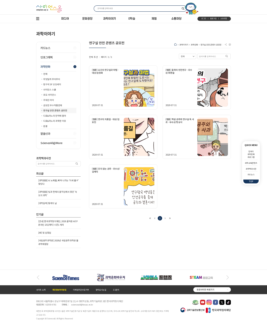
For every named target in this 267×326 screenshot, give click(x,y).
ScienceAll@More (51, 143)
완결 (45, 126)
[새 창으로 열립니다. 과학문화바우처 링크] (111, 275)
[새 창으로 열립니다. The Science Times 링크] (65, 276)
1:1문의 (116, 289)
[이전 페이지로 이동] (155, 218)
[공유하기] (226, 44)
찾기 (183, 8)
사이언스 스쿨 (49, 89)
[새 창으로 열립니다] (202, 301)
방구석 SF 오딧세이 (52, 84)
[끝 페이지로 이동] (170, 218)
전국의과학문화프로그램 (251, 154)
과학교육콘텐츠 (251, 163)
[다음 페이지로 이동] (165, 218)
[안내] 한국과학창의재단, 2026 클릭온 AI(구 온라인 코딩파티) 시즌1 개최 (58, 223)
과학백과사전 (251, 168)
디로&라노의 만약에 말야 (54, 115)
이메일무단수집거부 (81, 289)
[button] (38, 277)
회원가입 (213, 19)
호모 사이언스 (49, 94)
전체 (45, 73)
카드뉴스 (251, 174)
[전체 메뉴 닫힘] (37, 18)
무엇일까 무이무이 (51, 79)
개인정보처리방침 (59, 289)
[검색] (77, 164)
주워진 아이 (48, 100)
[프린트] (230, 44)
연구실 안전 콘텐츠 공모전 (211, 44)
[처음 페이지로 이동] (150, 218)
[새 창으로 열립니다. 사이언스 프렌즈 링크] (156, 276)
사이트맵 (223, 19)
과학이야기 (183, 44)
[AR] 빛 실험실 (44, 232)
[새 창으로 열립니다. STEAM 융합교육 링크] (201, 277)
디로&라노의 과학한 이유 (54, 120)
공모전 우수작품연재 (52, 105)
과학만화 (194, 44)
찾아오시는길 (101, 289)
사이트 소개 (40, 289)
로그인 (203, 19)
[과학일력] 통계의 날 (47, 203)
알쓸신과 (45, 133)
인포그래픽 (46, 57)
